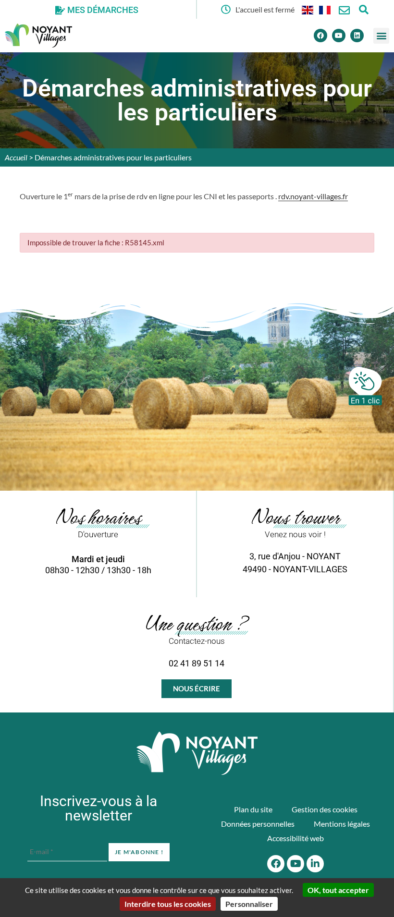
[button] (381, 36)
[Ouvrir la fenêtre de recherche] (363, 9)
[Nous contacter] (344, 10)
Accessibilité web (295, 838)
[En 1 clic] (365, 386)
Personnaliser (249, 903)
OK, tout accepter (338, 889)
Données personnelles (258, 823)
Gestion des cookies (324, 809)
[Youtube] (338, 35)
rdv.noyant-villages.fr (313, 196)
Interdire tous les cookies (167, 903)
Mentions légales (342, 823)
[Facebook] (320, 35)
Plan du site (253, 809)
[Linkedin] (357, 35)
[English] (308, 9)
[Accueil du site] (197, 753)
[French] (325, 9)
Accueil (16, 157)
